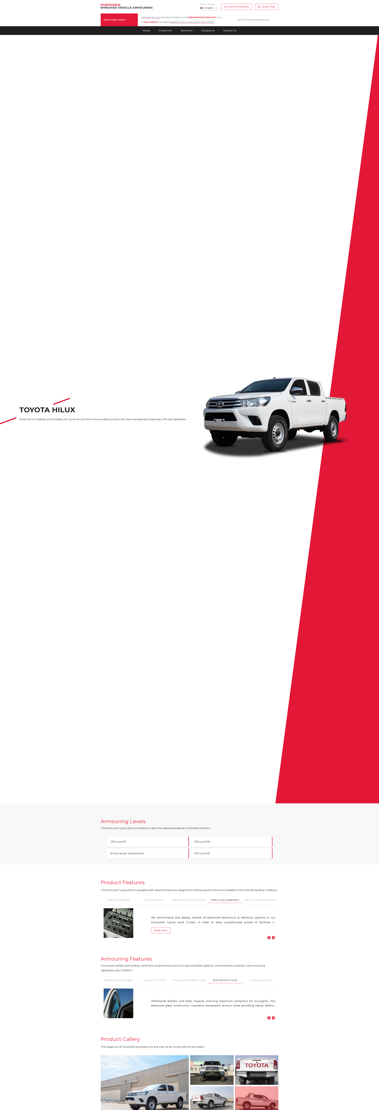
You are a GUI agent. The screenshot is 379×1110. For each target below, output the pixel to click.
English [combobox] (208, 8)
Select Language (207, 4)
